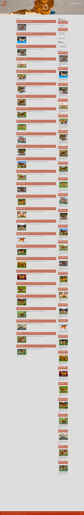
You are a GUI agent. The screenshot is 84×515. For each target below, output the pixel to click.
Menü (81, 3)
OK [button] (81, 513)
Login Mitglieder (73, 3)
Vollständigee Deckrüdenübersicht (63, 46)
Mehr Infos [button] (25, 513)
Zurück (18, 18)
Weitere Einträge (62, 38)
